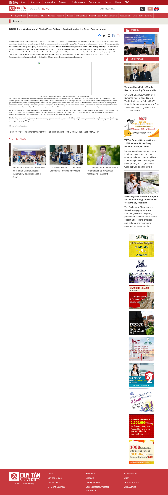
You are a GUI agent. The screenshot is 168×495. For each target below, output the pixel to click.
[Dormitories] (141, 400)
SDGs (127, 2)
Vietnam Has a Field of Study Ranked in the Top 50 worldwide (140, 88)
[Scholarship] (141, 452)
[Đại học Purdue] (141, 323)
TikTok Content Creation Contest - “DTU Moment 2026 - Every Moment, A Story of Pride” (141, 143)
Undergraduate (81, 16)
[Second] (141, 375)
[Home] (11, 16)
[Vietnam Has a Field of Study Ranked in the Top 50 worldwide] (141, 73)
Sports (108, 2)
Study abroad (95, 2)
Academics (49, 2)
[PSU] (141, 271)
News (118, 2)
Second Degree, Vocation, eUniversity (103, 16)
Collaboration (34, 16)
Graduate (70, 16)
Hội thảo (19, 132)
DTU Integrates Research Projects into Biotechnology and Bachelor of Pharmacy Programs (141, 199)
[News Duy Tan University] (29, 8)
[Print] (109, 36)
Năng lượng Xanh (56, 132)
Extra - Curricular (145, 16)
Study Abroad (130, 487)
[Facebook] (99, 36)
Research (60, 16)
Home (50, 473)
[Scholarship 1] (141, 426)
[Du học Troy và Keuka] (141, 349)
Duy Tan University (27, 484)
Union (135, 16)
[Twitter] (104, 36)
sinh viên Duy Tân (73, 132)
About (24, 2)
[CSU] (141, 246)
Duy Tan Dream (20, 16)
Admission (35, 2)
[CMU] (141, 297)
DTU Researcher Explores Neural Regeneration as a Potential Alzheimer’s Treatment (101, 170)
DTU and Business (48, 16)
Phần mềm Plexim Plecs (35, 132)
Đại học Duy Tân (91, 132)
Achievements (125, 16)
